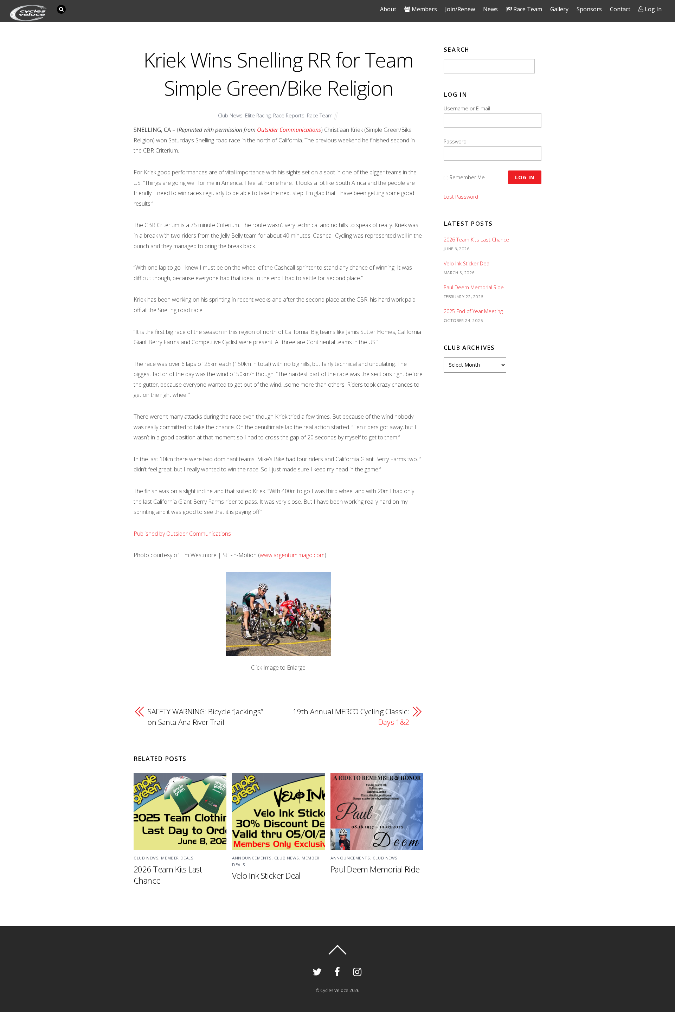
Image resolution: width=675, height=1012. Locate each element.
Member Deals (177, 857)
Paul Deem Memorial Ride (375, 869)
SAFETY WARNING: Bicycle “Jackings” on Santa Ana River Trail (205, 717)
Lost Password (461, 196)
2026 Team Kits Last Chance (476, 239)
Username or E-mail (467, 108)
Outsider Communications (289, 130)
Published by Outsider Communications (182, 533)
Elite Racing (258, 115)
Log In (652, 9)
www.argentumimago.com (292, 555)
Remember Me (467, 177)
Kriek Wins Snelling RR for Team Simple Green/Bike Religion (278, 74)
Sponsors (589, 9)
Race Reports (288, 115)
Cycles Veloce (334, 990)
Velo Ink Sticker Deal (266, 875)
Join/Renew (460, 9)
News (490, 9)
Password (455, 141)
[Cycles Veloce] (28, 17)
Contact (620, 9)
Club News (230, 115)
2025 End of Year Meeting (473, 311)
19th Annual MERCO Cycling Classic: (351, 717)
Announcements (252, 857)
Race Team (320, 115)
